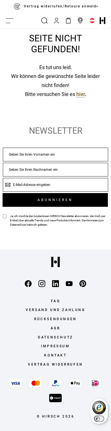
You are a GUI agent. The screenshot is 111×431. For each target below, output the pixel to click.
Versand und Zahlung (55, 310)
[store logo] (102, 20)
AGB (56, 328)
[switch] (99, 419)
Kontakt (55, 355)
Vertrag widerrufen (55, 364)
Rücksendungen (55, 319)
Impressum (55, 346)
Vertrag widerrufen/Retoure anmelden (60, 6)
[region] (55, 6)
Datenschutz (18, 224)
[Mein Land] (92, 20)
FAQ (55, 301)
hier (80, 94)
